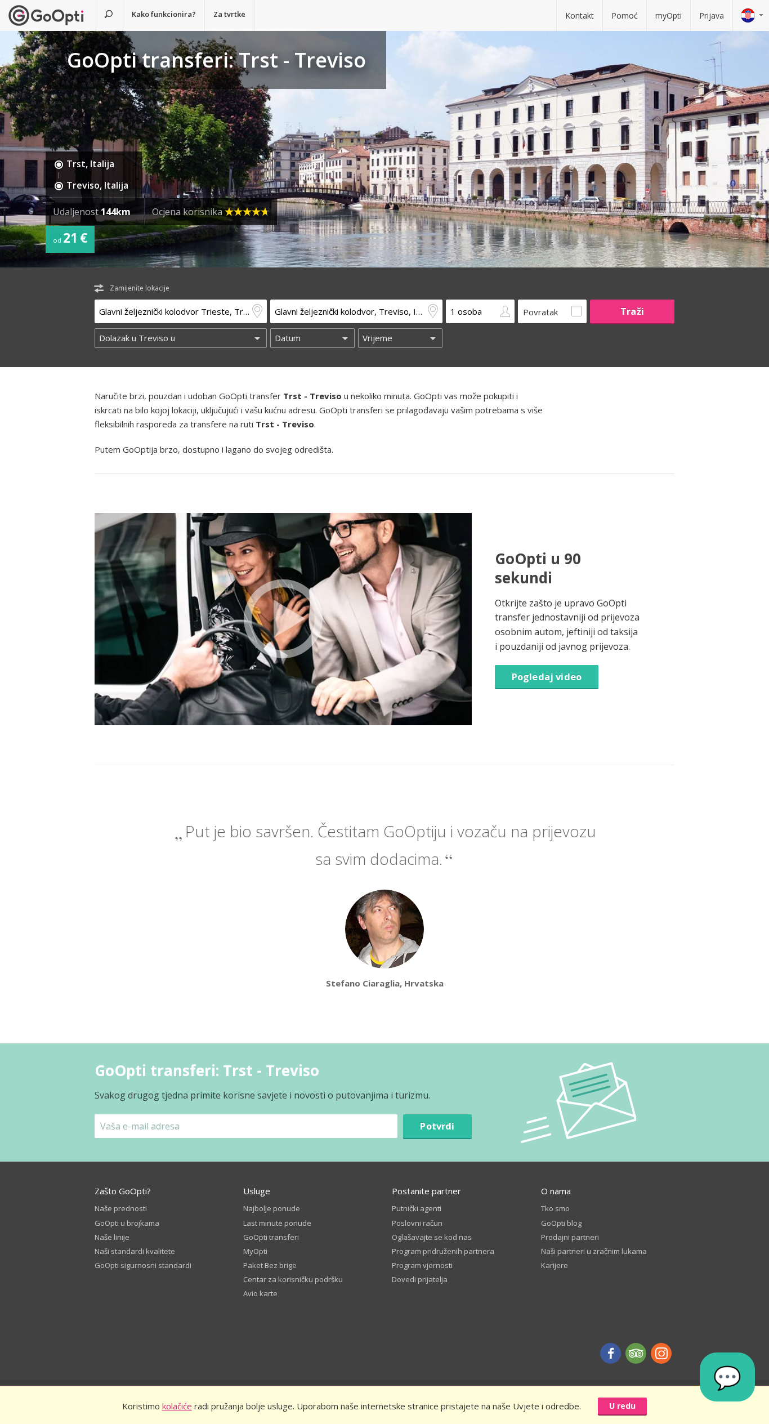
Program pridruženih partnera (443, 1251)
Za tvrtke (229, 14)
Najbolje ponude (271, 1208)
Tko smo (555, 1208)
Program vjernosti (422, 1265)
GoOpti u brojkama (127, 1223)
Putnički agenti (416, 1208)
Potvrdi (437, 1125)
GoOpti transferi (271, 1237)
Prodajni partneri (570, 1237)
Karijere (554, 1265)
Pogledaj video (547, 676)
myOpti (668, 15)
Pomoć (624, 15)
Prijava (711, 15)
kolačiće (177, 1406)
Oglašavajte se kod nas (432, 1237)
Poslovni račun (417, 1223)
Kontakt (579, 15)
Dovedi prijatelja (420, 1279)
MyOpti (255, 1251)
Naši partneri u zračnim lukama (594, 1251)
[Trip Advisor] (635, 1353)
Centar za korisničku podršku (293, 1279)
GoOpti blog (561, 1223)
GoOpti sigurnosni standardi (143, 1265)
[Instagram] (661, 1353)
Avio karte (260, 1293)
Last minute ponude (277, 1223)
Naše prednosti (121, 1208)
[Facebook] (610, 1353)
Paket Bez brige (270, 1265)
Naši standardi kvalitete (135, 1251)
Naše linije (112, 1237)
